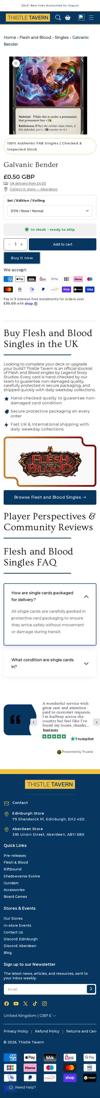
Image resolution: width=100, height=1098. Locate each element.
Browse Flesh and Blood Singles (47, 497)
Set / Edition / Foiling (26, 200)
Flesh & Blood (16, 862)
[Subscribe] (91, 989)
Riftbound (12, 869)
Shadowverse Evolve (22, 876)
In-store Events (17, 925)
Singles (62, 37)
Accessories (14, 890)
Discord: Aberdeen (20, 946)
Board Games (15, 896)
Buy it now (22, 258)
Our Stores (13, 918)
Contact (20, 803)
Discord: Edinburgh (21, 939)
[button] (58, 17)
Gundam (11, 883)
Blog (8, 952)
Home (10, 37)
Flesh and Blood (35, 37)
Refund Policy (47, 1031)
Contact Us (13, 932)
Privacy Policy (16, 1031)
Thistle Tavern (31, 1042)
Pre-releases (15, 855)
